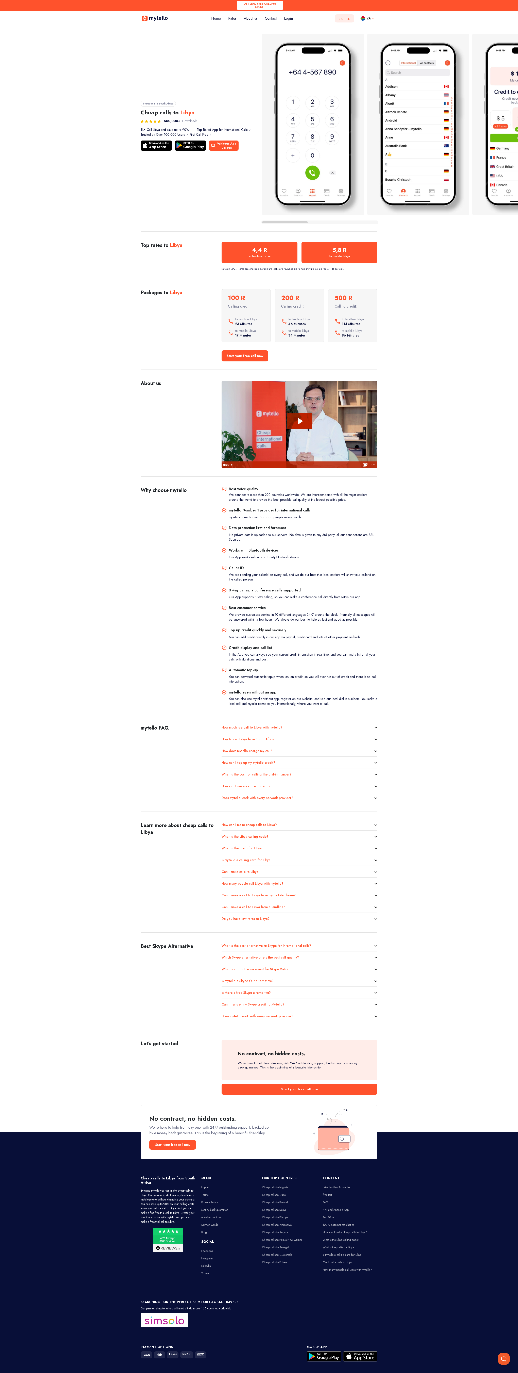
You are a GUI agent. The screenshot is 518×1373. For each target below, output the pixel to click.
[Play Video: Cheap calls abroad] (299, 421)
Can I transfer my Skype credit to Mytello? (253, 1004)
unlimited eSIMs (183, 1308)
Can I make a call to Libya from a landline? (253, 907)
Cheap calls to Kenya (274, 1210)
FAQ (325, 1202)
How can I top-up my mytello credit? (248, 763)
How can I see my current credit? (246, 786)
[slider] (295, 464)
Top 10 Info (329, 1217)
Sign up (344, 18)
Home (218, 18)
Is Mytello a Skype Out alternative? (248, 981)
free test (327, 1195)
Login (288, 18)
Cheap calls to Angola (275, 1232)
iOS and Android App (336, 1210)
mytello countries (211, 1217)
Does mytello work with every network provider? (257, 798)
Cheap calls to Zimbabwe (277, 1225)
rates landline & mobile (336, 1187)
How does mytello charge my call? (247, 751)
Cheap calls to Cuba (274, 1195)
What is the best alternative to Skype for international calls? (266, 946)
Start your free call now (245, 356)
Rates (232, 18)
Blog (204, 1232)
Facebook (207, 1251)
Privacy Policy (209, 1202)
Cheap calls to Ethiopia (275, 1217)
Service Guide (209, 1225)
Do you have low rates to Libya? (246, 919)
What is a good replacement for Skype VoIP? (255, 969)
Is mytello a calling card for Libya (246, 860)
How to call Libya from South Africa (248, 739)
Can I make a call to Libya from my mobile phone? (259, 895)
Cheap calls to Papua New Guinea (282, 1240)
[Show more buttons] (373, 464)
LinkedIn (206, 1266)
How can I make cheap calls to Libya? (249, 825)
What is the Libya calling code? (245, 836)
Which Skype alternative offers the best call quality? (260, 957)
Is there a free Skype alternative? (246, 993)
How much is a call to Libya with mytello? (252, 727)
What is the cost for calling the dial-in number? (256, 774)
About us (251, 18)
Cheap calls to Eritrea (274, 1262)
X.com (205, 1273)
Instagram (207, 1258)
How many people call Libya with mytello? (252, 883)
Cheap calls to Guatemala (277, 1255)
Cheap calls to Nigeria (275, 1187)
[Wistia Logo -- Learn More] (365, 464)
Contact (271, 18)
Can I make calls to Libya (240, 872)
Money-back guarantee (214, 1210)
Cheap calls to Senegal (275, 1247)
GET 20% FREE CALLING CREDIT (259, 5)
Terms (204, 1195)
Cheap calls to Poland (275, 1202)
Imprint (205, 1187)
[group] (313, 124)
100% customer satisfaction (339, 1225)
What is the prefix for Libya (242, 848)
